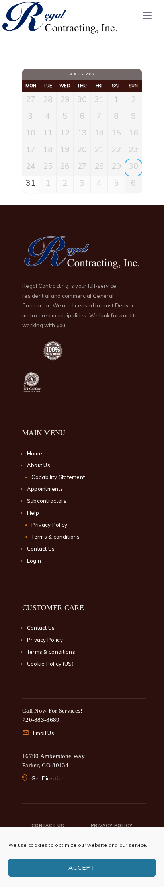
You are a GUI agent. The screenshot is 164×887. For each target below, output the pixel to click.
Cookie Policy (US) (50, 663)
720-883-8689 (41, 720)
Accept (82, 867)
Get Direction (48, 778)
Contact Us (41, 548)
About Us (38, 465)
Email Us (43, 733)
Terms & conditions (55, 536)
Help (33, 513)
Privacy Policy (49, 525)
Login (34, 560)
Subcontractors (46, 501)
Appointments (45, 489)
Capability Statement (58, 477)
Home (34, 453)
